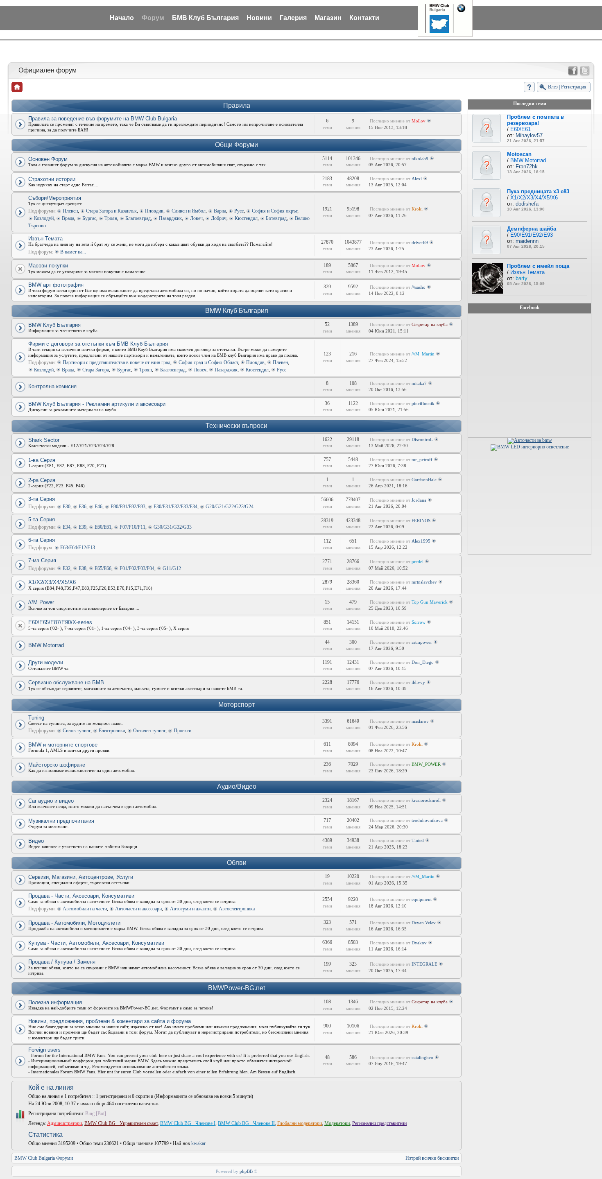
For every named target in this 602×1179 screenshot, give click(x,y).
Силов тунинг (77, 730)
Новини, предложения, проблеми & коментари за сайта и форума (109, 1021)
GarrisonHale (424, 479)
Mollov (418, 120)
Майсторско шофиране (56, 764)
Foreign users (44, 1049)
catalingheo (422, 1057)
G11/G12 (172, 568)
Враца (68, 218)
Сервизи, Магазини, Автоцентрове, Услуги (80, 877)
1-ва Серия (41, 460)
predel (417, 561)
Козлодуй (44, 218)
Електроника (112, 730)
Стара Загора (95, 370)
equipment (422, 899)
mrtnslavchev (424, 581)
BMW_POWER (426, 764)
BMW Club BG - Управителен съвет (121, 1123)
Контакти (364, 17)
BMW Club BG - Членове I (187, 1123)
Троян (110, 218)
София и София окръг (274, 211)
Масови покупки (48, 265)
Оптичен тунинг (149, 730)
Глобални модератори (299, 1123)
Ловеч (196, 218)
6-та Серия (41, 540)
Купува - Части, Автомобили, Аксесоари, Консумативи (96, 943)
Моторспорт (236, 704)
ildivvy (418, 682)
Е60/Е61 (103, 527)
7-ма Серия (42, 560)
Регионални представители (379, 1123)
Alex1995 (421, 541)
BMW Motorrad (46, 645)
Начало (122, 17)
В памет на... (73, 252)
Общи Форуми (236, 144)
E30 (66, 506)
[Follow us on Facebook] (573, 71)
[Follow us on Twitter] (585, 71)
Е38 (82, 568)
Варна (220, 211)
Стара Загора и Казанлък (111, 211)
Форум (153, 17)
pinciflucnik (423, 403)
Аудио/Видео (236, 786)
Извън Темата (45, 238)
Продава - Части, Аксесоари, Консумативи (81, 895)
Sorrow (418, 622)
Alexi (417, 178)
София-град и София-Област (208, 362)
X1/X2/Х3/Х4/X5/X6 (52, 582)
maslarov (420, 721)
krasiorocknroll (426, 800)
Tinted (418, 840)
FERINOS (421, 520)
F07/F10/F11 (132, 527)
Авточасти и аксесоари (138, 909)
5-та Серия (41, 519)
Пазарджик (170, 218)
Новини (259, 17)
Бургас (89, 218)
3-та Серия (41, 499)
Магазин (328, 17)
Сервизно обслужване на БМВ (66, 682)
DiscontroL (422, 439)
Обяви (237, 862)
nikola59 (420, 158)
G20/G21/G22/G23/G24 (229, 506)
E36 (82, 506)
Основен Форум (48, 159)
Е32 (66, 568)
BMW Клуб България (236, 310)
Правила (236, 105)
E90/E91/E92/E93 (128, 506)
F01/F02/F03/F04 (137, 568)
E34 (66, 527)
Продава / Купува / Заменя (61, 961)
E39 (82, 527)
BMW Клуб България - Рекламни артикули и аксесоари (96, 404)
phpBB (246, 1171)
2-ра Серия (41, 480)
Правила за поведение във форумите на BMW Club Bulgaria (102, 118)
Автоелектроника (237, 909)
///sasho (418, 287)
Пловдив (154, 211)
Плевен (70, 211)
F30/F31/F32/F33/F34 (175, 506)
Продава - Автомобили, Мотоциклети (74, 923)
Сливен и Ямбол (189, 211)
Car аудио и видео (51, 800)
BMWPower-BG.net (236, 987)
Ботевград (276, 218)
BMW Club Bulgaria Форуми (43, 1158)
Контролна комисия (52, 386)
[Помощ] (529, 87)
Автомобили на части (85, 909)
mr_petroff (422, 459)
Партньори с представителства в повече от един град (116, 362)
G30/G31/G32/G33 (173, 527)
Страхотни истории (51, 179)
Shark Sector (43, 440)
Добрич (218, 218)
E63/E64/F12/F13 (77, 547)
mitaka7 (419, 383)
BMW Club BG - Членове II (246, 1123)
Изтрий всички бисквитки (432, 1158)
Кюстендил (246, 218)
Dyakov (419, 942)
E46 (98, 506)
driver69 (420, 242)
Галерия (293, 17)
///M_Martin (423, 353)
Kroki (417, 208)
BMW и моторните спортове (62, 744)
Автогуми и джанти (190, 909)
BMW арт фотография (56, 284)
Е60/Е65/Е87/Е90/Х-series (60, 622)
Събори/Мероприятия (54, 198)
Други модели (45, 662)
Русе (239, 211)
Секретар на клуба (430, 324)
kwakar (198, 1143)
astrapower (422, 642)
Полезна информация (55, 1002)
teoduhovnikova (427, 820)
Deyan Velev (424, 922)
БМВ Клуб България (205, 17)
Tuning (36, 717)
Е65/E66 (103, 568)
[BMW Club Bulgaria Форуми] (17, 87)
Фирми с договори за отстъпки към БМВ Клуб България (98, 343)
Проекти (182, 730)
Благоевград (138, 218)
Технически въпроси (236, 425)
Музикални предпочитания (61, 821)
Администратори (64, 1123)
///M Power (41, 602)
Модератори (337, 1123)
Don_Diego (423, 662)
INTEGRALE (424, 964)
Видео (36, 841)
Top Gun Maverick (430, 602)
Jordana (419, 500)
